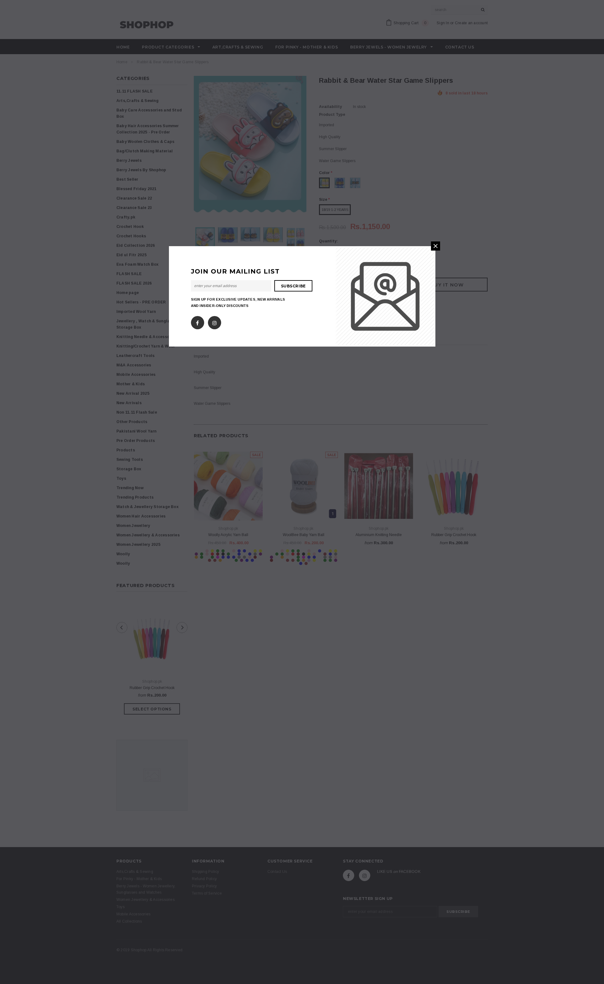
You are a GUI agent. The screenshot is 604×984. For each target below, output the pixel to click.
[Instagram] (214, 321)
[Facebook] (197, 321)
